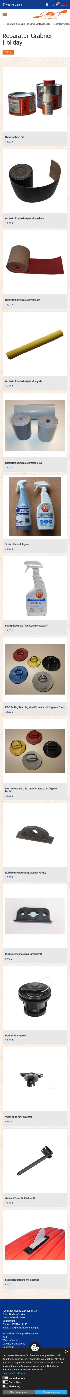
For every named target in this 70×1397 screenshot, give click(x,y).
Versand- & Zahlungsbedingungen (20, 1333)
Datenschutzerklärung (14, 1373)
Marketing (14, 1386)
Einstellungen (17, 1378)
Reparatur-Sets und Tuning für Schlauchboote (28, 23)
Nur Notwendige (18, 1392)
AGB (5, 1336)
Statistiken (15, 1382)
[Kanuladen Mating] (50, 13)
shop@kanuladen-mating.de (24, 1327)
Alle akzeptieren (51, 1392)
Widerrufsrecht (10, 1340)
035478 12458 (14, 4)
